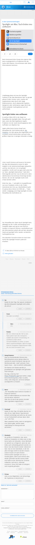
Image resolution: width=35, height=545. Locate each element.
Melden (20, 308)
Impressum (12, 532)
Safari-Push (26, 532)
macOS (12, 259)
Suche (24, 2)
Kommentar (4, 488)
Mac (7, 259)
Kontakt (33, 2)
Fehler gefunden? (9, 253)
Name (3, 501)
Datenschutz (20, 532)
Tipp (28, 259)
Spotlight (18, 259)
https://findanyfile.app (12, 376)
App (28, 2)
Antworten (27, 308)
